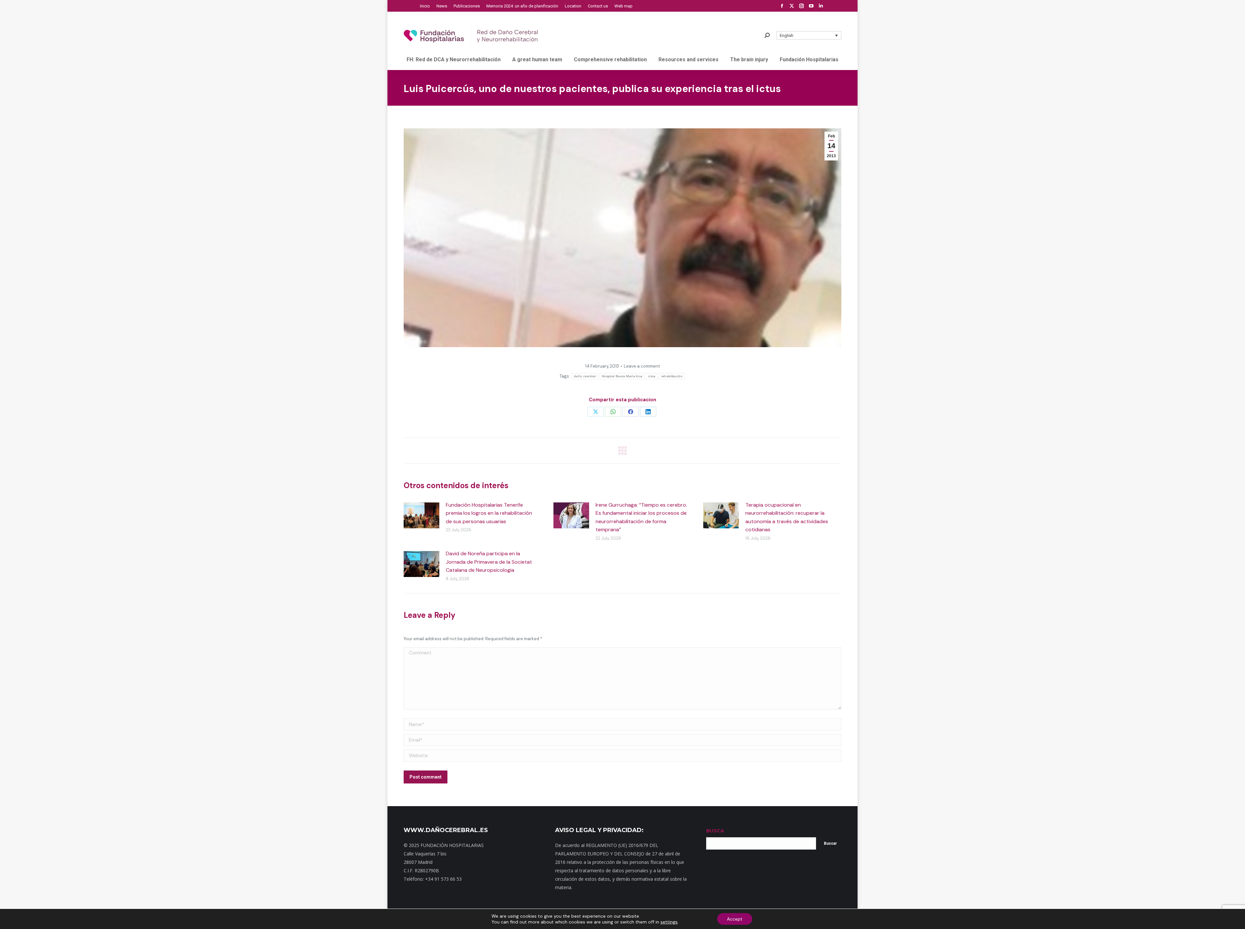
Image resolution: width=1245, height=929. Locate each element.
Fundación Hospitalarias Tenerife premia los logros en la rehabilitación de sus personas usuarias (489, 513)
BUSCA (715, 831)
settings (669, 922)
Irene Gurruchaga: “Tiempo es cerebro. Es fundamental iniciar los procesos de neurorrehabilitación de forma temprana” (641, 517)
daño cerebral (585, 376)
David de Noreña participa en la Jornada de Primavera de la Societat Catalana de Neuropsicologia (489, 561)
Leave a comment (642, 366)
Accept (734, 919)
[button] (809, 35)
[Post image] (421, 515)
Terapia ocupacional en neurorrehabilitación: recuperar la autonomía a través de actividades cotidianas (786, 517)
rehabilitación (671, 376)
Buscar (830, 843)
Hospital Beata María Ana (622, 376)
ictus (652, 376)
